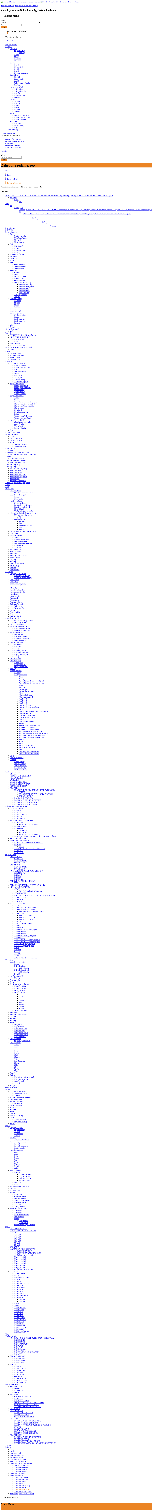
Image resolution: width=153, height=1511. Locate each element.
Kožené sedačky (20, 986)
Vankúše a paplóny (16, 311)
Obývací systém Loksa (22, 1041)
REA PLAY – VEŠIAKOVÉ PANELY (28, 843)
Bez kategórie (10, 228)
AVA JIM (17, 889)
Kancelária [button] (13, 121)
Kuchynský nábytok (12, 772)
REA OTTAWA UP (21, 1344)
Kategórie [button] (8, 47)
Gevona (21, 1000)
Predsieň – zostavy (16, 1116)
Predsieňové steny (16, 440)
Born (20, 998)
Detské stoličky (15, 491)
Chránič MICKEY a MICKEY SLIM (27, 1253)
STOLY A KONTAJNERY (28, 824)
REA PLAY (18, 822)
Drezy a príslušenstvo (17, 624)
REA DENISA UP (16, 1411)
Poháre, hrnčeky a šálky (22, 283)
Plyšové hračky (19, 509)
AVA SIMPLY (19, 938)
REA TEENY (15, 1409)
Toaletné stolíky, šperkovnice (20, 1186)
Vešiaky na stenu (20, 446)
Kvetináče (13, 256)
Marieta (21, 1004)
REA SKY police (20, 1360)
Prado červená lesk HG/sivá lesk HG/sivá (33, 733)
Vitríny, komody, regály (18, 650)
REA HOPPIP (19, 1287)
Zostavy (17, 101)
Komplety (17, 673)
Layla (21, 709)
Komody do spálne (21, 1146)
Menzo (21, 723)
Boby (21, 996)
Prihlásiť (10, 41)
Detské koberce (15, 353)
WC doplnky (19, 378)
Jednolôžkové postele (21, 1200)
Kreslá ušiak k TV (20, 1029)
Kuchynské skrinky (17, 632)
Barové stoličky (19, 762)
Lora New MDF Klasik (27, 717)
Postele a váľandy (16, 535)
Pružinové (18, 1182)
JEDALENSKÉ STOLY (19, 786)
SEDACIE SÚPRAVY (18, 345)
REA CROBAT (20, 1285)
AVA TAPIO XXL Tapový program (27, 940)
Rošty (16, 1184)
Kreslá (16, 55)
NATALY (17, 950)
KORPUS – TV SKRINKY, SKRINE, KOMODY (32, 1425)
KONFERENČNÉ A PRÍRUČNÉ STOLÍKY (26, 871)
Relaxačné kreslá (20, 1037)
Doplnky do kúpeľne (21, 115)
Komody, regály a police (18, 1142)
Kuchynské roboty (20, 250)
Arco (7, 487)
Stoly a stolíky (19, 79)
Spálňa (7, 1126)
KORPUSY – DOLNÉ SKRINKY (27, 802)
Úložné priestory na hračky (23, 511)
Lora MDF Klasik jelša (27, 715)
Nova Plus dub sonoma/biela (29, 729)
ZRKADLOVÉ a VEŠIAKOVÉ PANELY (29, 849)
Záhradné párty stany (17, 462)
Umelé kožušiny (15, 359)
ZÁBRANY (14, 1247)
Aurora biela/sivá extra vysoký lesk (31, 683)
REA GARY (19, 1316)
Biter (20, 994)
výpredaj (8, 1445)
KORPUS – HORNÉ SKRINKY (26, 1423)
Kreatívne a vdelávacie (22, 507)
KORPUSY (23, 832)
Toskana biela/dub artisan (23, 416)
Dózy (16, 274)
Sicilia (16, 1063)
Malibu (21, 529)
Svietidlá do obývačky (22, 970)
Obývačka (9, 960)
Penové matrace (24, 1176)
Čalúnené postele (20, 1196)
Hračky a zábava (16, 501)
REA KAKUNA (20, 1320)
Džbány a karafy (20, 276)
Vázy (12, 325)
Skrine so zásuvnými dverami (24, 1225)
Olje (20, 517)
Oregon (21, 1006)
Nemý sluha (18, 499)
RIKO (16, 1304)
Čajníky (17, 272)
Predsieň (8, 1089)
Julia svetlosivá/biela (26, 695)
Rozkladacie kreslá (21, 1035)
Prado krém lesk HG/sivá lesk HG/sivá (32, 735)
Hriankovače (18, 246)
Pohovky (13, 1073)
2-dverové (18, 1213)
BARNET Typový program (24, 946)
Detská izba (9, 489)
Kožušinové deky (20, 238)
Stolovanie (13, 270)
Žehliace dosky (19, 380)
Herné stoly (14, 582)
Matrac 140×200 (20, 1259)
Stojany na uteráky (21, 371)
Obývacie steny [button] (19, 51)
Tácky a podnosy (20, 295)
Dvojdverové (23, 1221)
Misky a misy (19, 278)
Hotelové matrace (25, 1174)
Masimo (22, 521)
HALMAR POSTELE (22, 1277)
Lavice (16, 107)
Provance (22, 739)
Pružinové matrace (25, 1178)
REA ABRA (18, 1314)
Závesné (17, 307)
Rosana (21, 1008)
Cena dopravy (10, 143)
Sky (15, 1067)
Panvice (17, 323)
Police (12, 349)
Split (20, 750)
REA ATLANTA (20, 1368)
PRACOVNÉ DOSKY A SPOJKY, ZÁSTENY (36, 794)
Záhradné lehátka (16, 473)
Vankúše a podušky (21, 1477)
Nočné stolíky (19, 67)
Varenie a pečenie (16, 313)
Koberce (8, 351)
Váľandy (17, 547)
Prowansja (18, 1103)
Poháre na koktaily (25, 285)
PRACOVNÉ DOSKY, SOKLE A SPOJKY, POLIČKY (34, 790)
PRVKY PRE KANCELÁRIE (25, 1431)
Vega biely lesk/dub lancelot (29, 752)
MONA (17, 1279)
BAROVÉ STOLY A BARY (20, 784)
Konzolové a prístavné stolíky (24, 1077)
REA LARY (18, 1372)
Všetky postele (19, 1206)
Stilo (16, 1168)
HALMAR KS (19, 873)
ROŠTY (13, 1233)
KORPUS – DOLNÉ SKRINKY (26, 1433)
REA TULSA (19, 1374)
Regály (16, 369)
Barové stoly (18, 663)
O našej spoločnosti (8, 133)
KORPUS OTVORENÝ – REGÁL (27, 1441)
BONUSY (9, 230)
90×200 (17, 1245)
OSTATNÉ (18, 1376)
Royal (21, 741)
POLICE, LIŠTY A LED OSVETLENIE (29, 1403)
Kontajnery (14, 594)
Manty (21, 1002)
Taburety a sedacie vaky (18, 555)
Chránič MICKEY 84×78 (23, 1251)
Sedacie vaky (14, 566)
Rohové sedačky (20, 988)
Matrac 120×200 (20, 1257)
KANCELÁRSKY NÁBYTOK (21, 820)
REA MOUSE (19, 1342)
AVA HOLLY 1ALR (26, 915)
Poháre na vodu (24, 291)
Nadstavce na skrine (21, 1215)
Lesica (16, 1053)
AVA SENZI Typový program (25, 936)
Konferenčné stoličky (17, 592)
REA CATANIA (20, 1378)
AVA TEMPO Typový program (25, 958)
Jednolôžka (18, 537)
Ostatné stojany (19, 264)
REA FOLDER (20, 1370)
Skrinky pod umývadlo (22, 388)
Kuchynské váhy (20, 321)
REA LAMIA (19, 1293)
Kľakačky (13, 588)
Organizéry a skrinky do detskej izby (23, 531)
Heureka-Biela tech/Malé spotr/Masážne (19, 347)
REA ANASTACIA (21, 1283)
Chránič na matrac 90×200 (23, 1255)
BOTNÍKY (18, 851)
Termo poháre (24, 293)
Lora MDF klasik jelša (22, 630)
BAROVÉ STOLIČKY (18, 782)
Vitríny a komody (16, 644)
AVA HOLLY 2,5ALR (27, 917)
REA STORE (19, 1362)
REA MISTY (19, 1322)
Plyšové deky (19, 242)
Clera (21, 685)
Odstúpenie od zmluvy (13, 145)
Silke (16, 1065)
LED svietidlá (24, 968)
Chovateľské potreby (12, 329)
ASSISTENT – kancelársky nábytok (23, 335)
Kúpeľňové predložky (22, 117)
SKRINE (17, 845)
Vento (16, 1071)
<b (11, 206)
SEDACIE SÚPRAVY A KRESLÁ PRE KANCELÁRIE (35, 836)
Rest (11, 430)
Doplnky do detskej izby (18, 495)
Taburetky (13, 553)
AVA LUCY (18, 927)
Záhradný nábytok (11, 466)
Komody (17, 646)
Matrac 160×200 (20, 1261)
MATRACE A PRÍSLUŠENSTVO (22, 1249)
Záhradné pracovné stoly (18, 1473)
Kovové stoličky (20, 768)
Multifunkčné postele (21, 539)
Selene (16, 414)
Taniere (17, 297)
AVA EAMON (19, 1273)
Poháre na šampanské (26, 287)
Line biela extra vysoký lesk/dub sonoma (33, 711)
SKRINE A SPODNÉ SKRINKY (26, 1405)
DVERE (17, 1388)
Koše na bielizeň (20, 365)
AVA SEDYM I (20, 932)
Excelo (16, 1051)
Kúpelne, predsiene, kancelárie (16, 806)
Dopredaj (8, 333)
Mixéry (16, 252)
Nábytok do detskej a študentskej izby (23, 513)
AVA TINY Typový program (24, 944)
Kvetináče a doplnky (12, 432)
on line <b (13, 198)
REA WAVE (18, 1346)
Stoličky (17, 81)
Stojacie (17, 303)
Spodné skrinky (19, 390)
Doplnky (17, 61)
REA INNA (18, 1289)
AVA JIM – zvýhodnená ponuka (30, 891)
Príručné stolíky (19, 1081)
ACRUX (17, 905)
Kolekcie (13, 1138)
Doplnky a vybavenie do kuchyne (22, 620)
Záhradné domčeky (21, 1467)
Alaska (16, 1045)
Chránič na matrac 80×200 (23, 1269)
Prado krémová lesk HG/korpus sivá (31, 737)
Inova (16, 1160)
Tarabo (16, 1069)
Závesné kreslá (15, 557)
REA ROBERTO (20, 814)
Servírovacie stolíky (21, 622)
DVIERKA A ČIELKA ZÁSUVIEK (27, 800)
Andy (16, 1047)
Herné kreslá (14, 580)
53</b (16, 200)
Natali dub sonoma (21, 412)
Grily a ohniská (15, 1453)
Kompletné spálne (16, 1150)
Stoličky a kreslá (16, 616)
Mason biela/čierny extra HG (24, 404)
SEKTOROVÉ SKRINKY (24, 1417)
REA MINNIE (19, 1340)
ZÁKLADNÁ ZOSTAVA (23, 1413)
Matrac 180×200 (20, 1263)
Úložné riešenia (10, 1336)
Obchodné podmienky (13, 139)
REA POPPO (19, 1330)
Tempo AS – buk (20, 586)
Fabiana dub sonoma (26, 691)
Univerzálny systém (12, 1384)
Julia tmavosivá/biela (26, 697)
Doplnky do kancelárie (18, 574)
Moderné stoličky (20, 770)
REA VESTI (19, 853)
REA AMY (18, 810)
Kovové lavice (15, 596)
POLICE (22, 792)
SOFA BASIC (19, 863)
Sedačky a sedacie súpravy (19, 984)
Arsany (21, 679)
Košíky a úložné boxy (17, 254)
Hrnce (16, 317)
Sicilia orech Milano (26, 746)
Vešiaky (17, 111)
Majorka (17, 1057)
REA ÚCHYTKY (16, 778)
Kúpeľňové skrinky (17, 384)
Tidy (20, 523)
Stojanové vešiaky (20, 444)
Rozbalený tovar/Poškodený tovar (17, 452)
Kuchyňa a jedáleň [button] (16, 87)
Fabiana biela (23, 689)
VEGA (16, 883)
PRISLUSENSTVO (21, 1415)
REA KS (17, 877)
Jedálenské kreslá (20, 766)
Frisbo (21, 693)
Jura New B (23, 699)
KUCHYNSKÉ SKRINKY (20, 337)
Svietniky (13, 309)
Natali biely (18, 410)
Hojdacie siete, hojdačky (18, 469)
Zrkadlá (12, 327)
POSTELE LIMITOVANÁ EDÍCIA (23, 1231)
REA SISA (18, 1354)
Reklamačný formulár (13, 147)
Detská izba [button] (14, 75)
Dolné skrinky (19, 634)
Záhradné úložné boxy (18, 481)
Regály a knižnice (16, 602)
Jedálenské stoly (20, 91)
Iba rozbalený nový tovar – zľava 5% (23, 454)
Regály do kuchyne (21, 655)
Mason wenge (19, 408)
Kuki (20, 527)
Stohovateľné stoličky (17, 604)
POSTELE (14, 341)
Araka (21, 677)
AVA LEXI (18, 925)
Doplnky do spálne (21, 73)
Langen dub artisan (25, 705)
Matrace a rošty (15, 1170)
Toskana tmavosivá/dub (22, 418)
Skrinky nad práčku (21, 386)
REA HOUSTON (20, 1380)
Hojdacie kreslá (19, 1027)
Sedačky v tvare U (20, 1010)
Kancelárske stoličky (17, 608)
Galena (16, 400)
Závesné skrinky (20, 394)
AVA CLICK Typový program (25, 907)
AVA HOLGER (20, 897)
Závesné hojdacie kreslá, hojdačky (17, 483)
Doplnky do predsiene (18, 1091)
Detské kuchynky (20, 503)
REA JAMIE (19, 812)
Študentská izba (19, 519)
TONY (16, 1306)
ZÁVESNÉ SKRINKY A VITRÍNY (27, 1407)
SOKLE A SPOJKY (26, 796)
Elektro (12, 244)
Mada (16, 1055)
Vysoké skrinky (19, 392)
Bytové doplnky (11, 232)
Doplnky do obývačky (18, 962)
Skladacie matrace (25, 1180)
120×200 (17, 1235)
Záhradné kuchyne (21, 1479)
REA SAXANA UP (21, 1332)
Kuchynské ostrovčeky (22, 638)
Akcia (7, 485)
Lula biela (22, 719)
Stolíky (16, 57)
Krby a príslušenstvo (17, 1455)
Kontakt (4, 151)
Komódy (22, 53)
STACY (17, 952)
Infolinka (10, 31)
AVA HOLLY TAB (26, 919)
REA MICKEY (20, 1350)
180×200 (17, 1241)
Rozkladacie (18, 545)
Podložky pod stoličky (22, 576)
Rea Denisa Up (19, 1061)
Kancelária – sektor (17, 606)
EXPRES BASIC (20, 861)
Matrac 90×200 (19, 1267)
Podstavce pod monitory (22, 578)
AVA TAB (18, 901)
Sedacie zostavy (20, 990)
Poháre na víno (24, 289)
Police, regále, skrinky (22, 83)
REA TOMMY (19, 818)
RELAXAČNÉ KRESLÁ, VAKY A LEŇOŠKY (27, 885)
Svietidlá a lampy (16, 299)
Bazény (12, 1449)
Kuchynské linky (20, 95)
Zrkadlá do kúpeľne (21, 382)
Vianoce (8, 456)
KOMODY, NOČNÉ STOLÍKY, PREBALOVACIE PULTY (32, 1338)
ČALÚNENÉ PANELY (18, 1229)
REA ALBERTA (16, 1386)
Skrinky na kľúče (20, 1093)
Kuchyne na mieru (20, 675)
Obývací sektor (15, 1039)
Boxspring (18, 1194)
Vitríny (16, 648)
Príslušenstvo (14, 600)
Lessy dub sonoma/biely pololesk (26, 402)
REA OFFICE (19, 828)
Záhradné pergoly (20, 1471)
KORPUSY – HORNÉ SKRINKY (27, 804)
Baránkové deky (20, 236)
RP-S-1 (21, 847)
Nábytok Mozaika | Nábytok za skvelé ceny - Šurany (19, 6)
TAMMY (17, 954)
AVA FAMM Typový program (25, 909)
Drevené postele (20, 1198)
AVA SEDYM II (20, 893)
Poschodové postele (21, 541)
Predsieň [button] (13, 99)
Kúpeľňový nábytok (17, 420)
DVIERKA (23, 830)
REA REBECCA (16, 1435)
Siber (21, 743)
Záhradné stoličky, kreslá (18, 477)
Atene (16, 398)
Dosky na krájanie (20, 315)
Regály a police (10, 448)
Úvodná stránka (11, 45)
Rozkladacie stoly (20, 665)
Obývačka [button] (13, 49)
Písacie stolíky (19, 125)
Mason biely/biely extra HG (24, 406)
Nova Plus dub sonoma (27, 727)
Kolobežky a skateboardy (23, 505)
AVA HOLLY (19, 913)
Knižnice (17, 59)
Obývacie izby (10, 855)
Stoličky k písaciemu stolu (23, 493)
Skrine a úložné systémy (18, 1209)
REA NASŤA (19, 1324)
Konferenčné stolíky (17, 976)
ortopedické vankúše (12, 1087)
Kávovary (17, 248)
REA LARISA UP (21, 1295)
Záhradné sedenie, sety (18, 475)
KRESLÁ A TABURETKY (20, 887)
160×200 (17, 1239)
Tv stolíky (18, 1083)
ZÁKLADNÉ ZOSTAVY (23, 798)
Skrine (16, 1219)
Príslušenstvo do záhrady (18, 1459)
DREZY (13, 774)
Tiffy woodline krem (21, 1140)
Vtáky (12, 331)
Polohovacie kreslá (21, 1033)
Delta (16, 1156)
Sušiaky (17, 373)
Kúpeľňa (8, 361)
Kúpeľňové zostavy (21, 119)
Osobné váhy (14, 258)
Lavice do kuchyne (16, 642)
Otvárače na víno (20, 280)
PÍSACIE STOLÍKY (17, 808)
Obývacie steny (15, 1043)
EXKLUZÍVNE (16, 857)
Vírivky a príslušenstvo (18, 1461)
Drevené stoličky (20, 764)
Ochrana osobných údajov (14, 141)
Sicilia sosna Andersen (27, 748)
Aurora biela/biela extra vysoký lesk (31, 681)
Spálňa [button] (12, 63)
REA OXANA (19, 1326)
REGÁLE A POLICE (18, 1356)
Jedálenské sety (19, 89)
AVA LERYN (19, 1310)
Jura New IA (23, 703)
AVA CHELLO (20, 1308)
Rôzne (12, 260)
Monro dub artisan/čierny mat (29, 725)
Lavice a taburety (16, 438)
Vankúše (17, 1136)
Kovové (17, 978)
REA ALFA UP (20, 339)
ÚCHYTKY (14, 780)
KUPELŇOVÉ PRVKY (19, 839)
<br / (20, 202)
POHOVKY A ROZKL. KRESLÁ (22, 881)
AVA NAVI (18, 1312)
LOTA (16, 948)
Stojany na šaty (19, 1130)
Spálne (7, 1227)
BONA (17, 1275)
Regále (16, 128)
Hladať (4, 27)
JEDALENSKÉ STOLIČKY (20, 776)
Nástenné (17, 301)
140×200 (17, 1237)
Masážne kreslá (19, 1031)
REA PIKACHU (20, 1328)
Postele (16, 65)
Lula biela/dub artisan (26, 721)
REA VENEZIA (20, 1382)
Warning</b (18, 208)
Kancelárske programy (18, 584)
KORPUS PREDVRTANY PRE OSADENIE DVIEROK (35, 1443)
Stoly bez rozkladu (21, 667)
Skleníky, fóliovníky (21, 1465)
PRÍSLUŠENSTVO (21, 826)
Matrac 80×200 (19, 1265)
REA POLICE (19, 1358)
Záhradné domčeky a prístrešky (16, 460)
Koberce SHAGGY (17, 355)
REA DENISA (15, 343)
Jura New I (23, 701)
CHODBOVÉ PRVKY (22, 1397)
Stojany (12, 262)
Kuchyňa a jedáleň (12, 618)
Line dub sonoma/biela (22, 628)
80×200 (17, 1243)
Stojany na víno (19, 268)
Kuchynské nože (20, 319)
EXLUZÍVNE (15, 865)
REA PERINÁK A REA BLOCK (26, 1352)
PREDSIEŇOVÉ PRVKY (19, 841)
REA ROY (18, 816)
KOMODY (18, 1399)
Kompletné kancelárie (17, 590)
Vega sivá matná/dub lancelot (29, 754)
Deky (12, 234)
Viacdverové (23, 1223)
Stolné (16, 305)
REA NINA (18, 1297)
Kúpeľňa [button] (13, 113)
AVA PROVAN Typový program (26, 930)
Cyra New (22, 687)
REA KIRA (18, 1291)
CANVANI (18, 859)
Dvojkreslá (18, 1025)
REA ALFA (14, 788)
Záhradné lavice (15, 471)
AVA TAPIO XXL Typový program (27, 942)
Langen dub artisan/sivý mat (29, 707)
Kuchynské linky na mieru (19, 626)
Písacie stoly (14, 533)
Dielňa (12, 1451)
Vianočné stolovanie (17, 458)
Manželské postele (20, 1202)
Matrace (17, 1172)
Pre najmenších (15, 549)
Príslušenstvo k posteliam (23, 543)
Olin (15, 1059)
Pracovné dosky (20, 640)
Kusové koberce (15, 357)
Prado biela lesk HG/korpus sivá (30, 731)
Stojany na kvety (20, 266)
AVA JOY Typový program (24, 923)
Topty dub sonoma (25, 525)
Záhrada (8, 1447)
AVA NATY (18, 899)
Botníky (17, 109)
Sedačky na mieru (20, 992)
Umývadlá (18, 376)
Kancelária (9, 572)
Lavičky (17, 69)
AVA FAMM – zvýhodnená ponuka (31, 911)
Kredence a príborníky (22, 636)
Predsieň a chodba (11, 434)
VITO (16, 956)
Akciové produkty (11, 130)
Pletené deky (18, 240)
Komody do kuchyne (21, 653)
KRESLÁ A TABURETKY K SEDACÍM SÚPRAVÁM (34, 895)
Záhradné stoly (15, 479)
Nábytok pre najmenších (23, 515)
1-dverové (18, 1211)
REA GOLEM (19, 1318)
